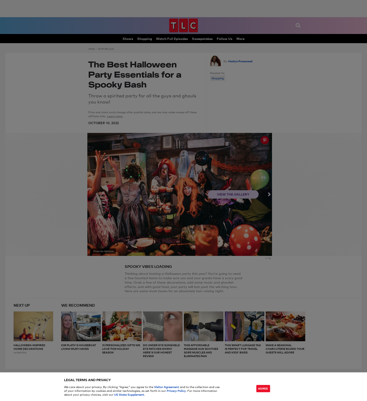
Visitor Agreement (166, 387)
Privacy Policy (176, 390)
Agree (263, 388)
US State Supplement (129, 394)
